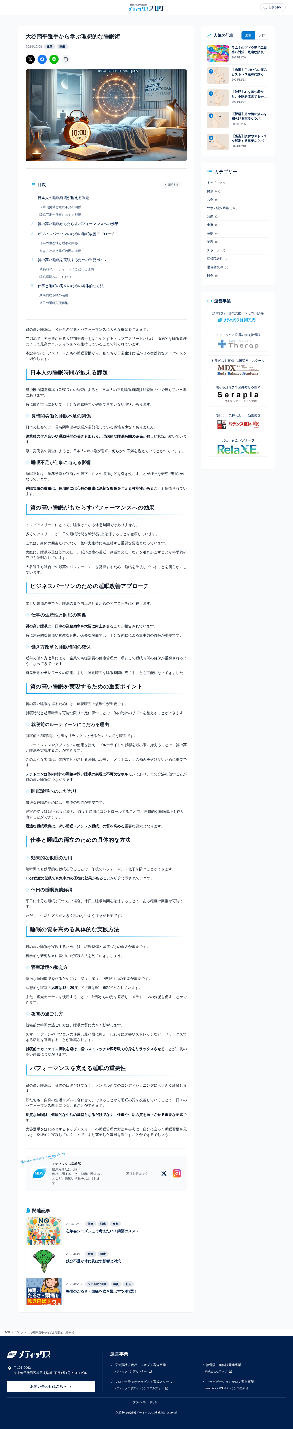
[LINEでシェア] (54, 59)
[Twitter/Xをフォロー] (163, 1173)
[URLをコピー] (66, 59)
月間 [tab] (262, 35)
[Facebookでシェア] (42, 59)
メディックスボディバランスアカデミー (139, 1388)
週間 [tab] (248, 35)
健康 (49, 46)
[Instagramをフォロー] (176, 1173)
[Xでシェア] (30, 59)
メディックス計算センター (130, 1371)
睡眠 (62, 46)
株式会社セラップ (216, 1371)
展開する (173, 184)
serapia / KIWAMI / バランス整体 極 (226, 1388)
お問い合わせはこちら (49, 1386)
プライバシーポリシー (146, 1402)
